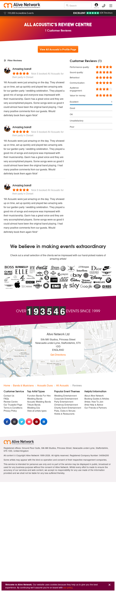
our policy (67, 587)
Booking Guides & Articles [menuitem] (96, 398)
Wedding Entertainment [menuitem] (65, 395)
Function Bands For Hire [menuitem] (39, 395)
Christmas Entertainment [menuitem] (66, 404)
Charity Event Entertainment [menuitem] (67, 407)
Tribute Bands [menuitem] (33, 404)
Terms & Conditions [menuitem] (13, 407)
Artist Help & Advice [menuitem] (93, 404)
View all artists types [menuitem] (37, 410)
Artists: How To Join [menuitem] (93, 401)
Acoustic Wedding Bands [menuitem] (39, 401)
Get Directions (58, 354)
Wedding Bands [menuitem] (34, 398)
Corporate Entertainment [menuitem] (66, 398)
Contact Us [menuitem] (9, 395)
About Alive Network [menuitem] (94, 395)
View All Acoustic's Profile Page (58, 49)
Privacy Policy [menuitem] (10, 410)
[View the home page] (22, 5)
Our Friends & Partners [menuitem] (95, 407)
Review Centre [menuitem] (11, 401)
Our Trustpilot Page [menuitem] (13, 404)
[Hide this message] (109, 585)
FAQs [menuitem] (6, 398)
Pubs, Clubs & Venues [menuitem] (64, 410)
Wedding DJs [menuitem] (33, 407)
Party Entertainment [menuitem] (63, 401)
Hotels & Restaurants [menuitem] (64, 413)
